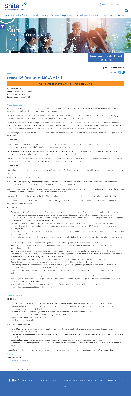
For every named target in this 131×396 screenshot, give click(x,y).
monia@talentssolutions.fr (17, 360)
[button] (2, 26)
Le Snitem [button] (108, 15)
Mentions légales (70, 380)
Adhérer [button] (121, 15)
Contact (118, 56)
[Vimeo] (110, 60)
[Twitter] (102, 60)
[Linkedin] (106, 60)
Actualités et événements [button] (88, 15)
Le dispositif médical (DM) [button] (15, 15)
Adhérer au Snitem (115, 380)
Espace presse (96, 56)
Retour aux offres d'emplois (114, 67)
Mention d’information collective (92, 380)
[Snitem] (15, 5)
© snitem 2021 (65, 386)
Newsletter (108, 56)
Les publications (39, 15)
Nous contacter (28, 380)
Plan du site (56, 380)
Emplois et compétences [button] (61, 15)
